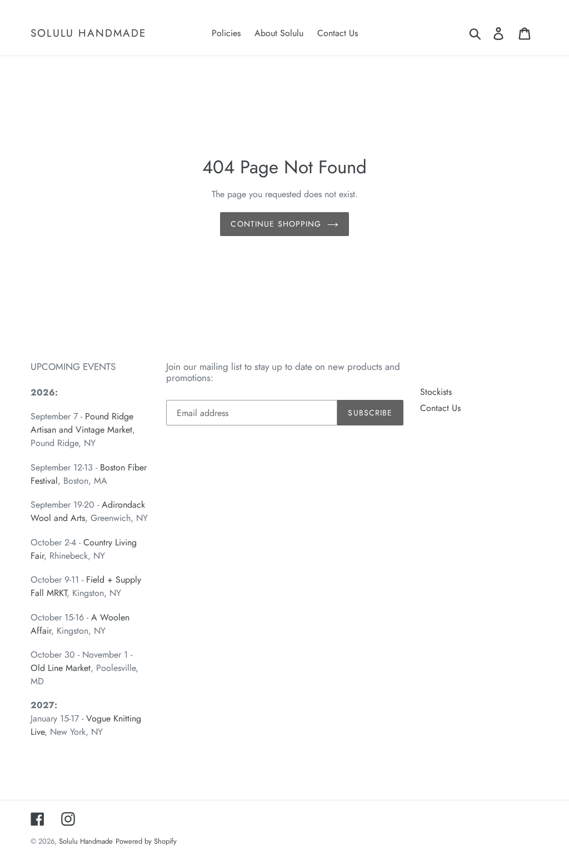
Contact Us (440, 408)
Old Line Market (61, 667)
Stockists (436, 391)
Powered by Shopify (146, 841)
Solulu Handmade (88, 33)
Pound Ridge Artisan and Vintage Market (82, 423)
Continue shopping (276, 223)
